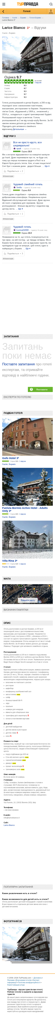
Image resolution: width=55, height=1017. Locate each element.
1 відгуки (22, 461)
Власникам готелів (23, 980)
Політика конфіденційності (29, 983)
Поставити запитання (42, 390)
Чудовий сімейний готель (28, 184)
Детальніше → (20, 129)
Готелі (26, 11)
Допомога (38, 978)
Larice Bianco (9, 825)
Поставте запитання (18, 364)
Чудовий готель (22, 226)
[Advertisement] (27, 293)
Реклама (10, 980)
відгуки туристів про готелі (30, 990)
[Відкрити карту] (27, 603)
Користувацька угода (16, 985)
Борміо (12, 33)
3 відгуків (38, 82)
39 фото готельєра (42, 70)
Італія (4, 33)
